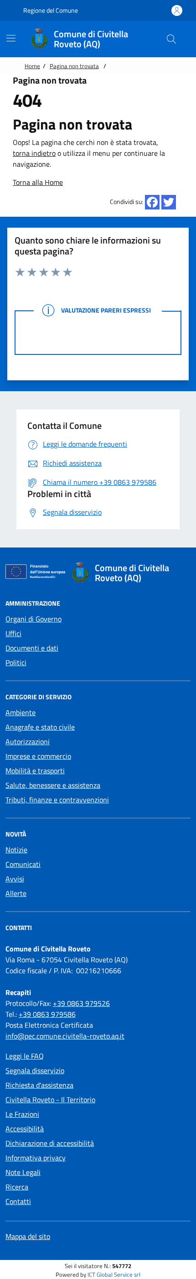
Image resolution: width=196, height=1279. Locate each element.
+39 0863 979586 (47, 1014)
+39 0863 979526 (81, 1003)
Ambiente (20, 712)
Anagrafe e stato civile (40, 727)
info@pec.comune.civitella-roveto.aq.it (64, 1035)
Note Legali (23, 1172)
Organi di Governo (33, 618)
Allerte (15, 893)
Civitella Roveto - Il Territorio (50, 1099)
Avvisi (14, 878)
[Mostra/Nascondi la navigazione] (10, 38)
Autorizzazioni (27, 741)
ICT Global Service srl (114, 1274)
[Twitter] (168, 202)
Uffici (13, 633)
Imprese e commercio (38, 756)
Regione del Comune (50, 10)
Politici (15, 662)
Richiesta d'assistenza (39, 1085)
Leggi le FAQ (24, 1055)
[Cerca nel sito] (171, 39)
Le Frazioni (22, 1114)
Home (32, 65)
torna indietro (34, 153)
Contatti (18, 1201)
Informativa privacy (35, 1157)
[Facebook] (152, 202)
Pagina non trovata (74, 65)
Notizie (16, 849)
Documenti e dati (31, 647)
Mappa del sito (27, 1236)
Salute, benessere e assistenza (52, 785)
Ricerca (16, 1186)
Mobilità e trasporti (35, 770)
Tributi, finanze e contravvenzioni (57, 799)
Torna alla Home (38, 182)
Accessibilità (24, 1128)
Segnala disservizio (34, 1070)
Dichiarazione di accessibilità (49, 1143)
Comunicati (23, 864)
